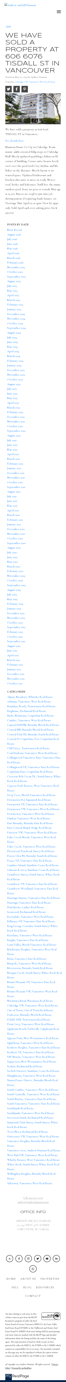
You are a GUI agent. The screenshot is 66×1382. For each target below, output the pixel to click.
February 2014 (15, 604)
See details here (14, 140)
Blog (27, 1287)
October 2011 (14, 683)
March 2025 (13, 300)
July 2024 (12, 337)
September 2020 (16, 543)
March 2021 (13, 515)
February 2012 (15, 664)
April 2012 (13, 655)
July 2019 (12, 594)
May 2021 (12, 505)
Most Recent (14, 230)
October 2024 (15, 323)
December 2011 (15, 674)
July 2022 (12, 440)
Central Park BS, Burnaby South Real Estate (33, 734)
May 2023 (12, 398)
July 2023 (12, 389)
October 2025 (15, 272)
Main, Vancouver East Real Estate (27, 959)
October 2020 (15, 538)
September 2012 (16, 641)
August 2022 (14, 435)
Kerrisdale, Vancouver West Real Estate (30, 917)
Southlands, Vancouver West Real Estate (30, 1113)
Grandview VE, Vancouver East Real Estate (32, 884)
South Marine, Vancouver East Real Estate (31, 1099)
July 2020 (12, 552)
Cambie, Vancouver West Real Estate (29, 720)
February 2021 (15, 520)
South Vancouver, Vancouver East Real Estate (33, 1103)
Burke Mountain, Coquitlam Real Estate (30, 715)
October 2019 (15, 580)
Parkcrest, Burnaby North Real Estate (29, 1015)
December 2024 (16, 314)
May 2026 (12, 248)
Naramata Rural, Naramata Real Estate (30, 1001)
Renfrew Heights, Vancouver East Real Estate (33, 1047)
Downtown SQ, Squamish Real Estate (29, 800)
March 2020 (13, 566)
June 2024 (12, 342)
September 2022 (16, 431)
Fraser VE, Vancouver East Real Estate (29, 860)
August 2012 (13, 646)
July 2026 (12, 239)
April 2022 (13, 454)
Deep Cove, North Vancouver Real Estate (31, 795)
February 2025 (15, 304)
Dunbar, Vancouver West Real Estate (28, 818)
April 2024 (13, 351)
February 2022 (15, 463)
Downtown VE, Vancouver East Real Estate (32, 804)
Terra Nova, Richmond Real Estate (27, 1132)
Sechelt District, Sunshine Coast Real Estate (33, 1071)
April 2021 (13, 510)
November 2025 (16, 267)
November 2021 (16, 477)
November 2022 (16, 421)
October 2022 (15, 426)
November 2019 (16, 576)
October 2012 (15, 636)
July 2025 (12, 286)
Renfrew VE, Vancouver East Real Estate (31, 1052)
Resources (45, 1287)
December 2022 (16, 417)
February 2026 (15, 262)
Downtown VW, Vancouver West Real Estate (33, 809)
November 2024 (16, 318)
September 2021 (16, 487)
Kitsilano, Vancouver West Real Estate (29, 935)
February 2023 (15, 412)
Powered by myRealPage (22, 1368)
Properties (50, 1278)
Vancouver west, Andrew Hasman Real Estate (34, 1150)
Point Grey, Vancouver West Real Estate (30, 1024)
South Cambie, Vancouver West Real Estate (32, 1090)
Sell (15, 1287)
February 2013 (15, 632)
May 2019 (12, 599)
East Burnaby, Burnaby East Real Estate (30, 823)
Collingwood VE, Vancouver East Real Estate (33, 767)
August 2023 (14, 384)
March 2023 (13, 407)
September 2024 (16, 328)
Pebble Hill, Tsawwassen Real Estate (29, 1019)
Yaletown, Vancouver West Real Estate (29, 1183)
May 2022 (12, 449)
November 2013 (16, 618)
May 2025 (12, 290)
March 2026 (13, 258)
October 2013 (15, 622)
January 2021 (14, 524)
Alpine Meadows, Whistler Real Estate (30, 697)
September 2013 (16, 627)
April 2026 (13, 253)
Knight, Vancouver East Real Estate (28, 940)
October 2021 (15, 482)
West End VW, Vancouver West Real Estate (32, 1155)
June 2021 (12, 501)
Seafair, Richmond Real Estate (25, 1066)
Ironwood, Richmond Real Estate (26, 912)
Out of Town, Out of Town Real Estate (30, 1010)
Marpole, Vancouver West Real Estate (29, 963)
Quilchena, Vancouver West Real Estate (30, 1043)
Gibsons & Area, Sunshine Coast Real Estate (33, 870)
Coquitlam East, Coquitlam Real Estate (30, 771)
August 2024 (14, 332)
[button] (9, 1258)
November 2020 (16, 534)
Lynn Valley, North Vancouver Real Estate (31, 944)
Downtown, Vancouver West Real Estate (31, 814)
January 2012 (14, 669)
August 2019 (14, 590)
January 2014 (14, 608)
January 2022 (14, 468)
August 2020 (14, 548)
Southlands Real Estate (20, 1108)
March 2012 (13, 660)
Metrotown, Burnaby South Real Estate (30, 968)
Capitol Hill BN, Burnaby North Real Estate (33, 725)
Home (11, 1278)
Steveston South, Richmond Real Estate (30, 1117)
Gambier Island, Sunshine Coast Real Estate (33, 865)
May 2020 (12, 562)
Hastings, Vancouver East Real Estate (29, 902)
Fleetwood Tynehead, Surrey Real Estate (31, 851)
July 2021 (11, 496)
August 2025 (14, 281)
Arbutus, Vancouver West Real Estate (29, 701)
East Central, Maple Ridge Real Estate (29, 828)
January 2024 (14, 365)
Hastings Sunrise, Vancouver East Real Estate (33, 898)
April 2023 (13, 403)
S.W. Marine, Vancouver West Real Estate (31, 1057)
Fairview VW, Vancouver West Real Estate (32, 832)
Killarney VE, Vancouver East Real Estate (31, 921)
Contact (33, 1296)
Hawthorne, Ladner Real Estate (25, 907)
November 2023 (16, 375)
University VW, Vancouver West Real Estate (33, 1136)
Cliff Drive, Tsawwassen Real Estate (28, 748)
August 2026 (14, 234)
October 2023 (15, 379)
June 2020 (12, 557)
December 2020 (16, 529)
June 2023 (12, 393)
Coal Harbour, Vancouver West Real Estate (32, 753)
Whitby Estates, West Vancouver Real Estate (33, 1160)
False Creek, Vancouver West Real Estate (31, 846)
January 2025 (14, 309)
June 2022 (12, 445)
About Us (28, 1278)
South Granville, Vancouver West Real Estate (33, 1094)
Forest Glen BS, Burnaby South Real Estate (32, 856)
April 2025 (13, 295)
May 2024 (12, 347)
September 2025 (16, 276)
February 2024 (15, 361)
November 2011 (16, 678)
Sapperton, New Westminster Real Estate (31, 1061)
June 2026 (12, 244)
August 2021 (13, 491)
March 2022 (13, 459)
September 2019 (16, 585)
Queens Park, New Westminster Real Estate (33, 1038)
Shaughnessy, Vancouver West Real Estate (31, 1075)
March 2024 (13, 356)
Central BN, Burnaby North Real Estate (30, 729)
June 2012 (12, 650)
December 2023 (16, 370)
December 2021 (15, 473)
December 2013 (15, 613)
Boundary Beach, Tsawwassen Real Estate (31, 706)
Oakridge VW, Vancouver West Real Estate (35, 81)
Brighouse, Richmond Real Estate (26, 711)
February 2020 (15, 571)
